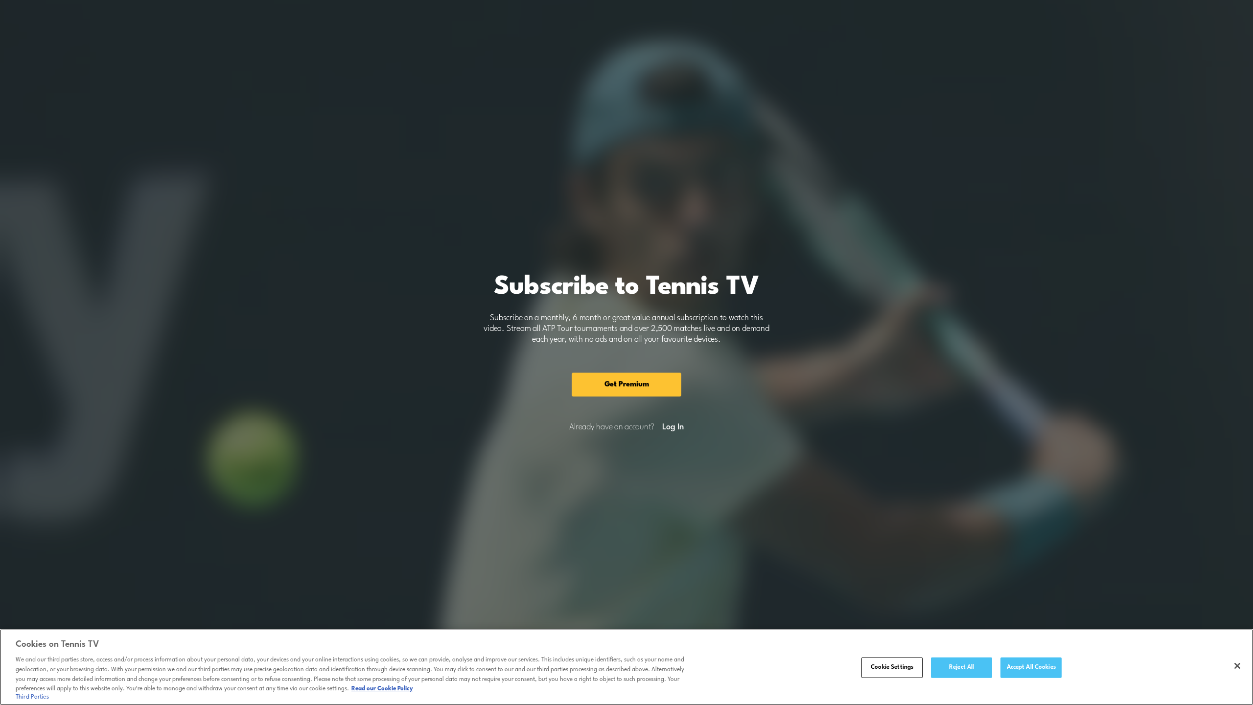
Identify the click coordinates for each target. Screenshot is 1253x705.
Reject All (961, 667)
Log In (672, 427)
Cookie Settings (892, 667)
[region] (626, 667)
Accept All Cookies (1031, 667)
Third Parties (32, 697)
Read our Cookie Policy (382, 689)
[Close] (1237, 666)
